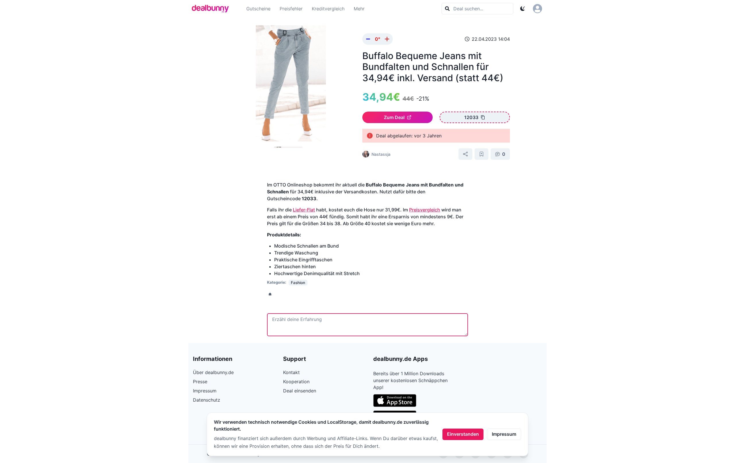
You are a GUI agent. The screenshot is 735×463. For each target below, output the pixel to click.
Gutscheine (258, 8)
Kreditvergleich (328, 8)
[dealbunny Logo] (212, 8)
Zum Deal (394, 117)
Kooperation (296, 381)
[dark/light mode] (522, 8)
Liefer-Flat (304, 210)
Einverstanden (463, 434)
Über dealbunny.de (213, 372)
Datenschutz (206, 400)
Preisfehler (291, 8)
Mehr (359, 8)
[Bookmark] (481, 154)
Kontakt (291, 372)
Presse (200, 381)
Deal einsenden (299, 391)
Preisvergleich (424, 210)
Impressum (504, 434)
